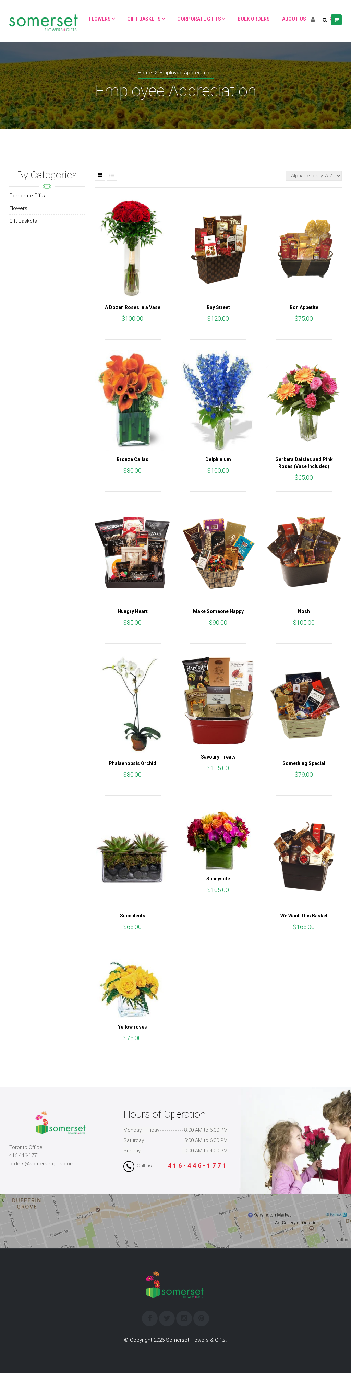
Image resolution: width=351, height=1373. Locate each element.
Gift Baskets (23, 221)
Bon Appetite (304, 307)
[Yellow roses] (132, 988)
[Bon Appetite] (304, 248)
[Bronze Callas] (132, 400)
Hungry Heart (133, 611)
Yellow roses (132, 1027)
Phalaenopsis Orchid (132, 763)
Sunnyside (218, 878)
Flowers (18, 208)
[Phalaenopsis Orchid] (132, 704)
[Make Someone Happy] (218, 552)
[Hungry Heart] (132, 552)
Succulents (132, 915)
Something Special (303, 763)
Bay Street (218, 307)
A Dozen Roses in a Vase (132, 307)
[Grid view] (100, 176)
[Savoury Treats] (218, 701)
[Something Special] (304, 704)
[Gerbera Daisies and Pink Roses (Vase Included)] (304, 400)
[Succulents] (132, 856)
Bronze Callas (132, 459)
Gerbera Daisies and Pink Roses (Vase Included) (304, 463)
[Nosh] (304, 552)
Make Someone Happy (218, 611)
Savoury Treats (218, 757)
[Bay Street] (218, 248)
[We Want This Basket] (304, 856)
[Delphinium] (218, 400)
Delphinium (218, 459)
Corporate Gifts (27, 195)
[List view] (112, 176)
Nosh (304, 611)
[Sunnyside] (218, 838)
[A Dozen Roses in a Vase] (132, 248)
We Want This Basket (304, 915)
